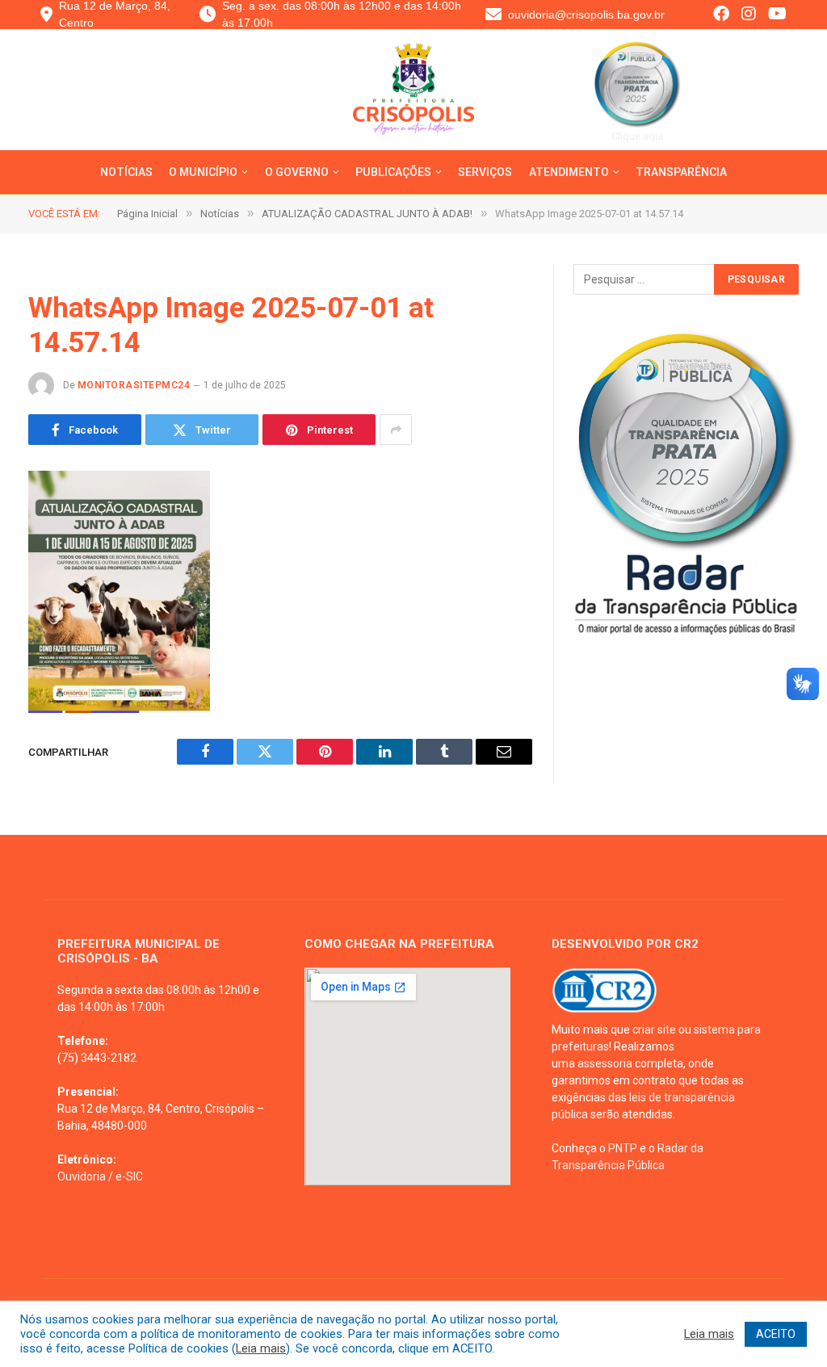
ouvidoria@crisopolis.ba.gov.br (586, 14)
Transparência (681, 172)
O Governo (297, 172)
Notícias (126, 172)
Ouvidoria (81, 1176)
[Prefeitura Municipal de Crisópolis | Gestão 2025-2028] (414, 101)
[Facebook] (721, 15)
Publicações (393, 172)
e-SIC (129, 1176)
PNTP (622, 1148)
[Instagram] (748, 15)
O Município (203, 172)
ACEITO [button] (776, 1333)
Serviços (485, 172)
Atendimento (569, 172)
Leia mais (261, 1348)
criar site (654, 1029)
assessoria (604, 1063)
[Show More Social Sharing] (396, 429)
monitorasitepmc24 (134, 385)
